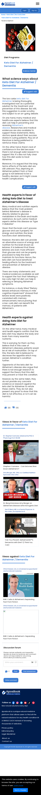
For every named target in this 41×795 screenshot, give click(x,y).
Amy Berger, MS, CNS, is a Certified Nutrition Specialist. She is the (20, 489)
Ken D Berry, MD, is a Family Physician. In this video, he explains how (19, 527)
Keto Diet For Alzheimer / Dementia (15, 18)
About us (6, 738)
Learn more (18, 785)
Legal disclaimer (8, 734)
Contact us (7, 741)
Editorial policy (8, 731)
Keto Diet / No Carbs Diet (16, 15)
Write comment (11, 680)
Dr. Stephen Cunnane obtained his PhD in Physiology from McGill (19, 452)
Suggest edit (31, 91)
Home (3, 15)
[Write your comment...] (20, 663)
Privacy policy (7, 728)
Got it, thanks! (20, 790)
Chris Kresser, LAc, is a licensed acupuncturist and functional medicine (20, 585)
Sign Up (34, 10)
